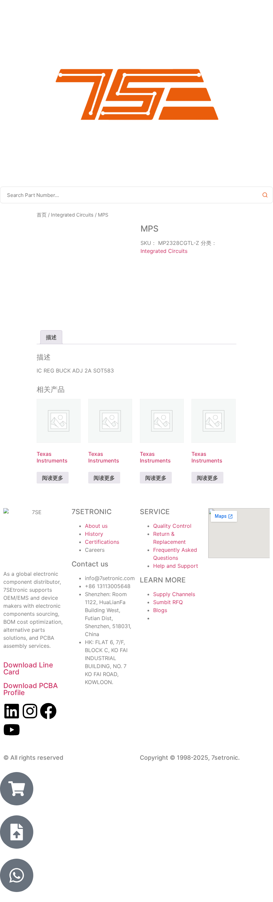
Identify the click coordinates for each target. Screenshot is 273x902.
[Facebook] (48, 711)
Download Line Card (28, 668)
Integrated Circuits (72, 215)
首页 (42, 215)
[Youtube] (11, 729)
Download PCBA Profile (30, 689)
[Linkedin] (11, 711)
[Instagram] (30, 711)
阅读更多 (52, 477)
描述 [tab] (51, 337)
